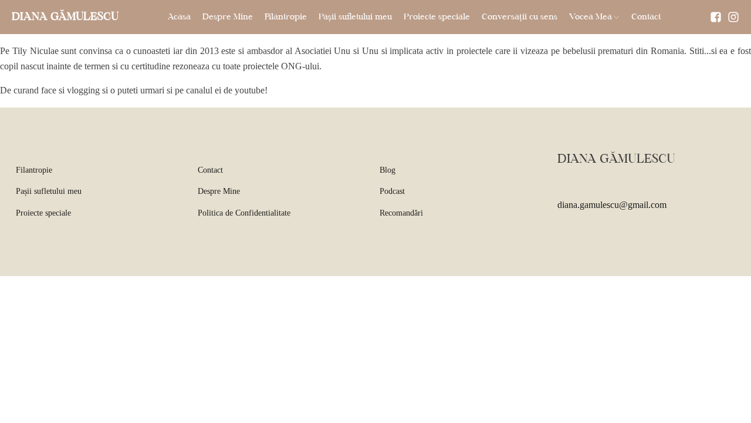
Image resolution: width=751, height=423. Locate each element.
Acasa (179, 17)
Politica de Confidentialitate (244, 213)
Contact (646, 17)
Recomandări (401, 213)
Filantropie (286, 17)
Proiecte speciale (437, 17)
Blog (387, 170)
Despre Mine (227, 17)
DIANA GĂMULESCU (65, 17)
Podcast (392, 191)
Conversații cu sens (519, 17)
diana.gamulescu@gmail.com (612, 205)
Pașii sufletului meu (355, 17)
